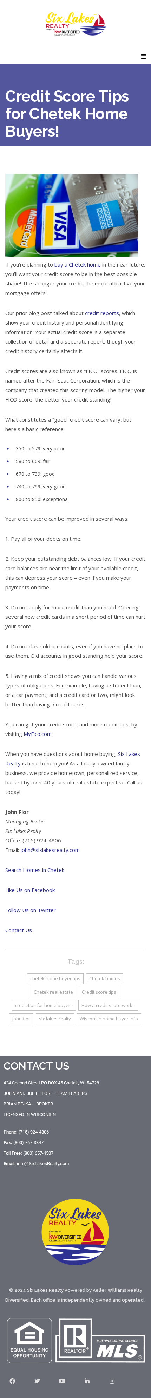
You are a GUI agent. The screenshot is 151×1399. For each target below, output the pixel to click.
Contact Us (18, 929)
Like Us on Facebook (30, 889)
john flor (21, 1018)
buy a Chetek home (77, 264)
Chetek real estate (53, 992)
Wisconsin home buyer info (109, 1018)
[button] (143, 56)
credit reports (102, 312)
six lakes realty (55, 1018)
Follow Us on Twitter (30, 909)
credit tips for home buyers (44, 1005)
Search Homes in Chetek (34, 869)
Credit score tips (99, 992)
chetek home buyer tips (55, 978)
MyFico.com (38, 733)
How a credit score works (108, 1005)
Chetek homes (104, 978)
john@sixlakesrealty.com (50, 849)
